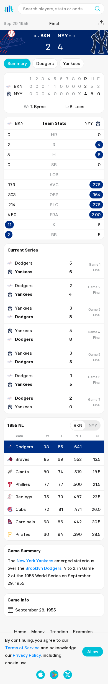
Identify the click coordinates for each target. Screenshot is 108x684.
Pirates (23, 534)
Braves (22, 459)
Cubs (21, 509)
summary (17, 63)
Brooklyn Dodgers (43, 568)
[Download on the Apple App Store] (40, 674)
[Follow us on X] (67, 674)
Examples (82, 631)
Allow (92, 651)
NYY (18, 94)
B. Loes (77, 106)
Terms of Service (22, 648)
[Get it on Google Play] (54, 674)
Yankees (71, 63)
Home (20, 631)
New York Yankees (35, 561)
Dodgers (45, 63)
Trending (59, 631)
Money (38, 631)
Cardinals (25, 522)
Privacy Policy (27, 655)
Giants (22, 472)
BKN (18, 86)
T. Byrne (38, 106)
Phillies (23, 484)
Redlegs (24, 497)
